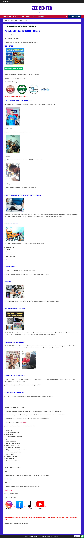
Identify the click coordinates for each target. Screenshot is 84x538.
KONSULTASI (28, 16)
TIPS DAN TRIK (15, 16)
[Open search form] (66, 16)
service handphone (76, 16)
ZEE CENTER (42, 8)
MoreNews (49, 536)
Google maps (8, 479)
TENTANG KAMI (41, 16)
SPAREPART (34, 16)
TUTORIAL (22, 16)
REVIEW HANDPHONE (7, 16)
